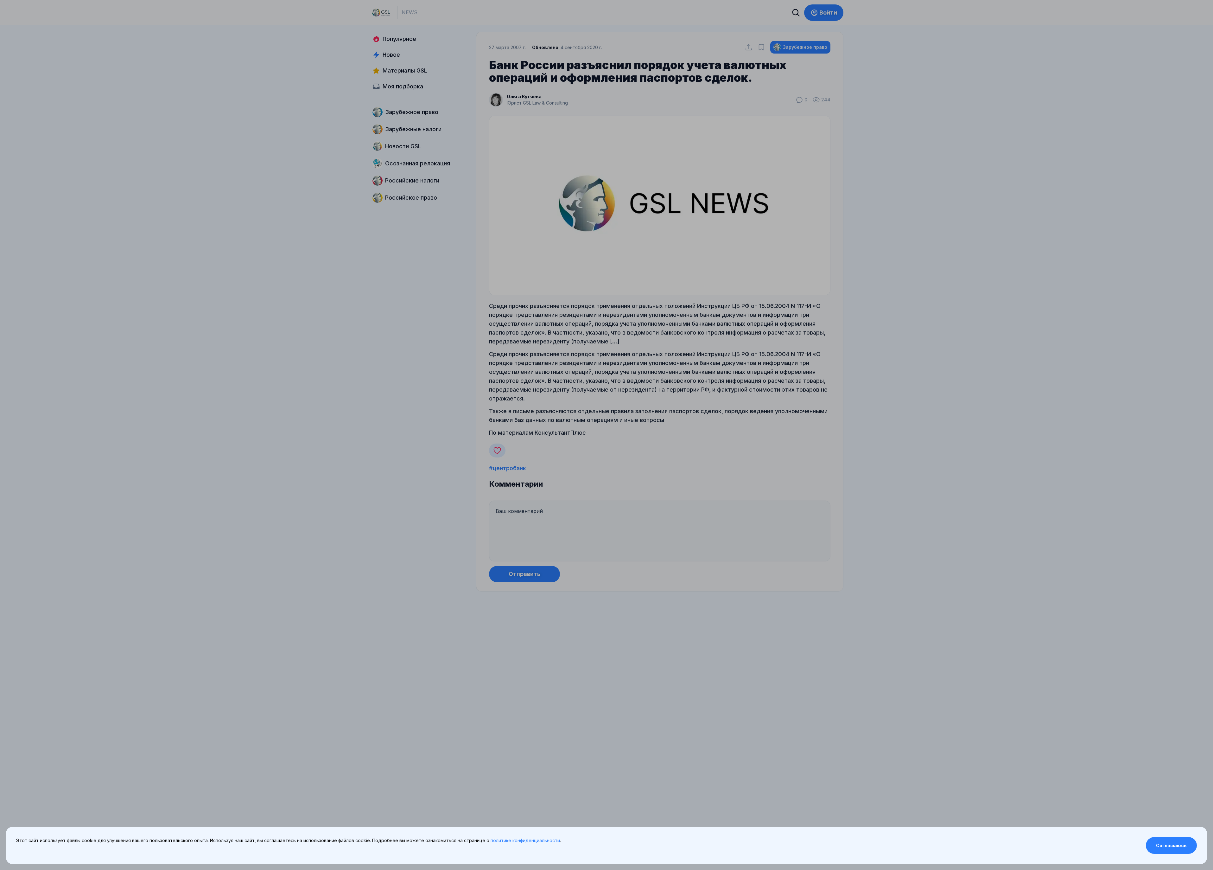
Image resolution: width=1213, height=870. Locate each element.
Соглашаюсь (1171, 845)
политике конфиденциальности (525, 840)
